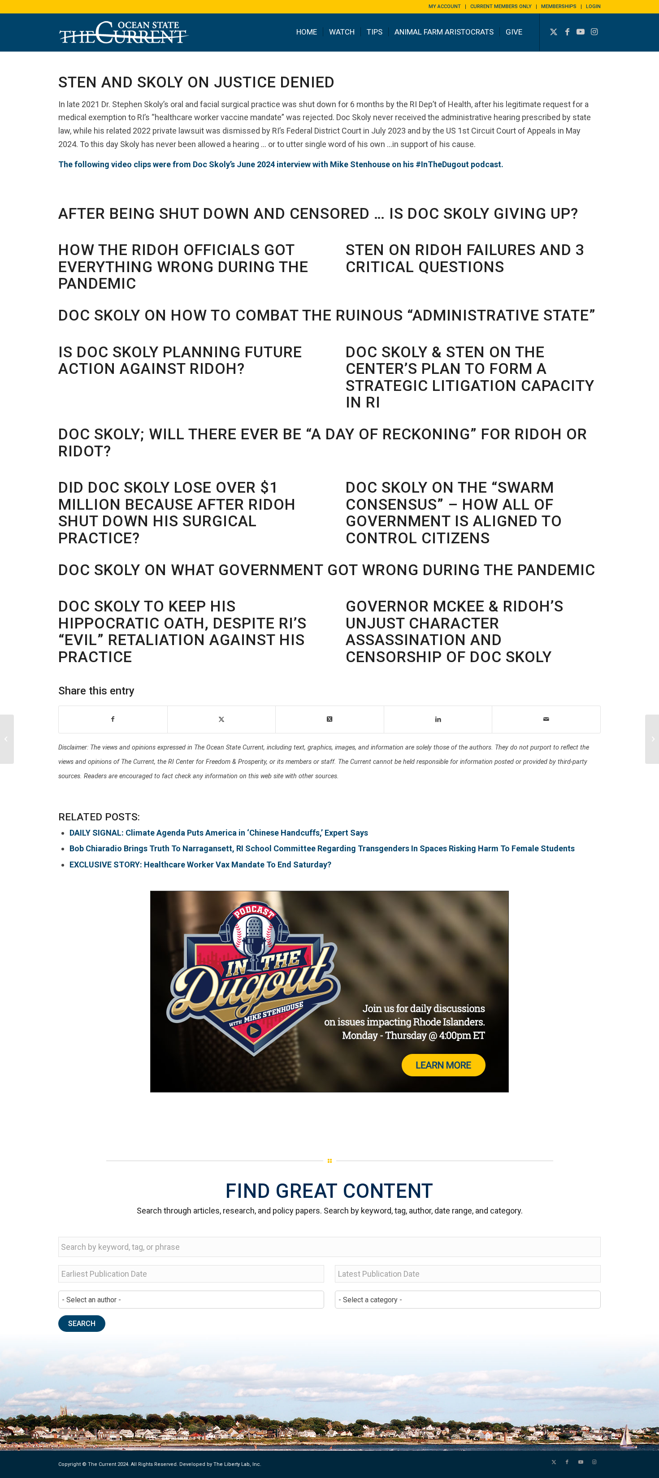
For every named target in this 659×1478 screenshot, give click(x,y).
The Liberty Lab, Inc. (237, 1464)
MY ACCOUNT (445, 6)
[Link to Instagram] (594, 32)
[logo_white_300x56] (125, 39)
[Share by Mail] (546, 719)
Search (81, 1323)
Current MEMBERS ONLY (501, 6)
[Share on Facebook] (113, 719)
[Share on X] (222, 719)
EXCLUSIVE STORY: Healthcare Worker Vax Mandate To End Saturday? (200, 864)
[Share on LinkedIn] (438, 719)
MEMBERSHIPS (559, 6)
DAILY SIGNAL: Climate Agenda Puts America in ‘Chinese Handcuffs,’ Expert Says (218, 832)
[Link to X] (553, 32)
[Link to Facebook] (567, 32)
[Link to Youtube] (580, 32)
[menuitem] (445, 6)
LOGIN (593, 6)
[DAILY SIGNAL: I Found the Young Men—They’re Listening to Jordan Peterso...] (7, 739)
